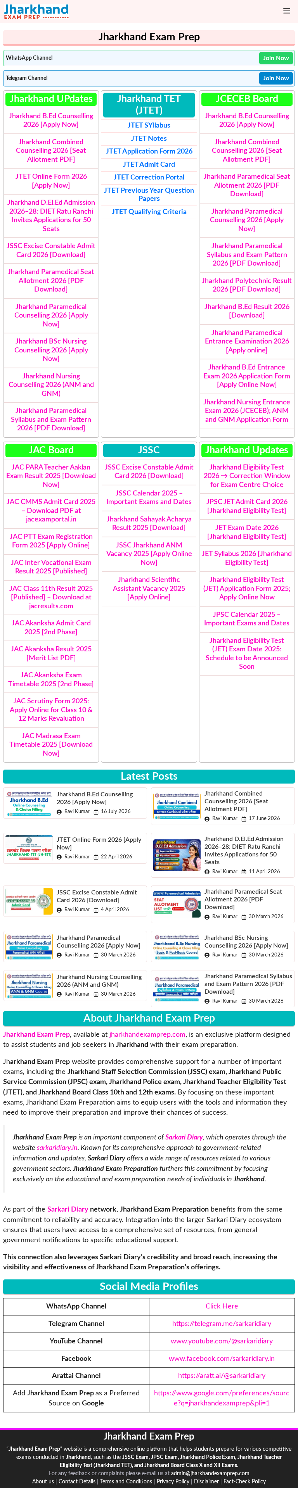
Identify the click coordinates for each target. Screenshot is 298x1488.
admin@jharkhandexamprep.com (210, 1473)
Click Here (222, 1306)
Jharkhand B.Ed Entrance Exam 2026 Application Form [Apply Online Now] (246, 376)
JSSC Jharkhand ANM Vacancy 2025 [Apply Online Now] (149, 554)
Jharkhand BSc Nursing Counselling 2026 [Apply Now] (51, 350)
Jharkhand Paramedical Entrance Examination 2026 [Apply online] (247, 342)
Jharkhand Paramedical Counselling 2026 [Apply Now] (51, 316)
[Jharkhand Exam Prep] (36, 11)
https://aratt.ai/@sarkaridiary (221, 1375)
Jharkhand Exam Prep (36, 1034)
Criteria (149, 212)
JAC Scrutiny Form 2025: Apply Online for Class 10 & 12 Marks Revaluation (51, 710)
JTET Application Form (140, 151)
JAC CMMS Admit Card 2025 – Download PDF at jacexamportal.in (51, 511)
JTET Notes (149, 138)
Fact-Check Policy (245, 1482)
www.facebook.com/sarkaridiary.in (222, 1358)
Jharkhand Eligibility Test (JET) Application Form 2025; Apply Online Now (247, 589)
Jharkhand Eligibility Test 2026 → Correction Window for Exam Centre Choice (247, 476)
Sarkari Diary (67, 1209)
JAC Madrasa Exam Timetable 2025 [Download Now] (51, 745)
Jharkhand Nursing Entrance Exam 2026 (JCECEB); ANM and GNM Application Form (246, 411)
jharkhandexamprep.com (147, 1034)
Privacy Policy (173, 1482)
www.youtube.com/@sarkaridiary (222, 1341)
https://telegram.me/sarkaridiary (221, 1324)
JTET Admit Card (149, 164)
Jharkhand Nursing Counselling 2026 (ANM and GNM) (51, 385)
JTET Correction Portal (149, 177)
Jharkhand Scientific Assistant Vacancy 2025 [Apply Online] (149, 589)
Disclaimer (206, 1482)
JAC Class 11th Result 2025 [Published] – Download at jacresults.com (51, 597)
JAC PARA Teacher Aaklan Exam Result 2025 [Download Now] (51, 476)
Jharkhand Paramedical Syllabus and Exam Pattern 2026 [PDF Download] (51, 419)
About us (43, 1482)
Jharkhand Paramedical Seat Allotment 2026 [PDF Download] (51, 281)
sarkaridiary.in (57, 1147)
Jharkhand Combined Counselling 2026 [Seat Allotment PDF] (51, 151)
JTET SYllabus (149, 125)
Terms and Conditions (126, 1482)
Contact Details (77, 1482)
